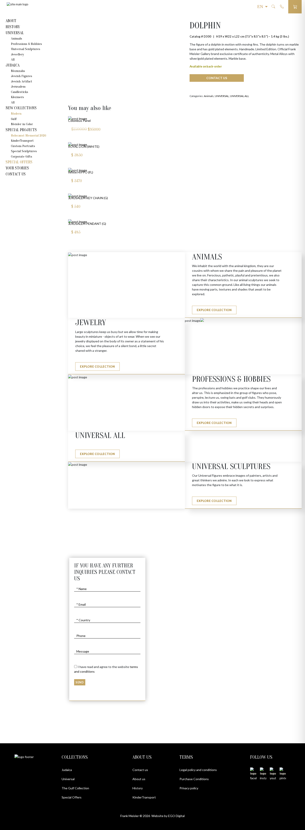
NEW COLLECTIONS (21, 108)
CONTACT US (16, 174)
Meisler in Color (22, 124)
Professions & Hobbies (26, 44)
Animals (16, 38)
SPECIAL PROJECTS (21, 130)
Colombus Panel (79, 120)
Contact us (140, 770)
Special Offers (19, 162)
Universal (68, 779)
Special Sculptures (24, 151)
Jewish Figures (21, 76)
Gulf (14, 119)
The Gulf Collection (75, 788)
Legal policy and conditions (198, 770)
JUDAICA (12, 65)
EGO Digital (176, 816)
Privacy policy (189, 788)
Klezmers (17, 97)
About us (138, 779)
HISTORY (13, 27)
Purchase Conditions (194, 779)
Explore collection (214, 310)
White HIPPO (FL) (80, 172)
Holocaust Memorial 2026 (28, 135)
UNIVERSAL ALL (239, 96)
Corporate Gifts (21, 156)
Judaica (67, 770)
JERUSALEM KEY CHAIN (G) (88, 198)
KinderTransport (22, 141)
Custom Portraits (23, 146)
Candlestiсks (19, 92)
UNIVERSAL (15, 33)
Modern (16, 114)
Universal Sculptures (25, 49)
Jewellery (17, 54)
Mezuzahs (18, 71)
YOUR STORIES (17, 168)
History (137, 788)
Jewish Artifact (21, 81)
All (13, 59)
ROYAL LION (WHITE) (83, 146)
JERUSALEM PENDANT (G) (87, 223)
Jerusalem (18, 86)
